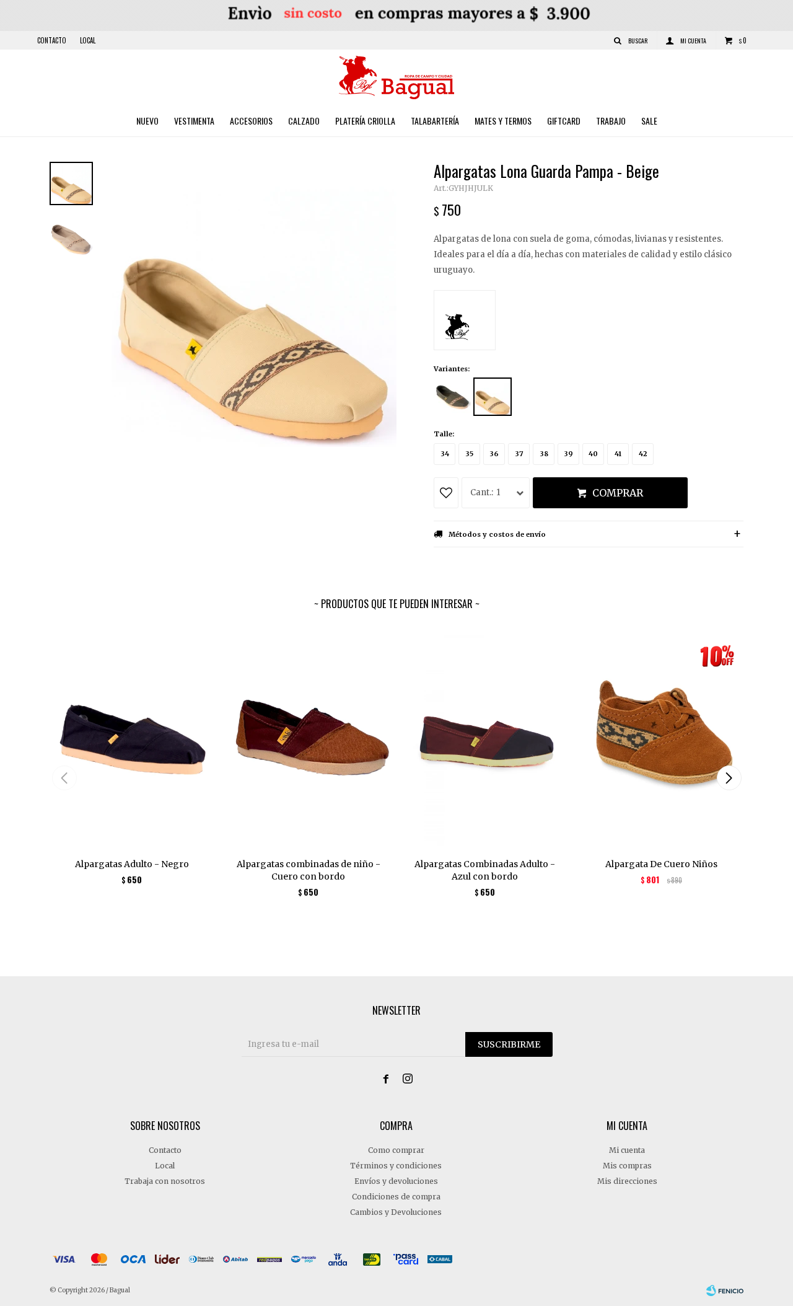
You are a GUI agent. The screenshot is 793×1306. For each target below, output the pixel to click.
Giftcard (564, 120)
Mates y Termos (503, 120)
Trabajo (611, 120)
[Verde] (452, 396)
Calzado (304, 120)
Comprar (617, 493)
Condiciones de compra (396, 1196)
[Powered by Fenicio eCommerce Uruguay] (724, 1290)
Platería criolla (365, 120)
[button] (729, 778)
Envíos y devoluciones (396, 1181)
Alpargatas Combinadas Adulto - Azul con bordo (484, 870)
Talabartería (435, 120)
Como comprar (396, 1150)
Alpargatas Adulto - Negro (132, 864)
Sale (649, 120)
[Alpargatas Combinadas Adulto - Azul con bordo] (485, 738)
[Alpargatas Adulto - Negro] (132, 738)
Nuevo (147, 120)
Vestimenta (194, 120)
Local (87, 40)
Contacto (51, 40)
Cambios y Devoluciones (396, 1212)
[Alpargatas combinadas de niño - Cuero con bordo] (308, 738)
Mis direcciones (627, 1181)
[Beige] (492, 396)
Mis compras (627, 1165)
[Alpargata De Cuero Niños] (661, 738)
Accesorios (251, 120)
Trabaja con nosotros (165, 1181)
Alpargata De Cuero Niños (661, 864)
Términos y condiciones (396, 1165)
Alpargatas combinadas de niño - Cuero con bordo (308, 870)
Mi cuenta (627, 1150)
